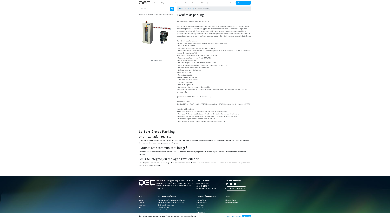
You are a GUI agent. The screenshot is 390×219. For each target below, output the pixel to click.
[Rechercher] (172, 9)
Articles (181, 9)
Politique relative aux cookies (233, 216)
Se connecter (227, 3)
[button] (207, 3)
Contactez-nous (243, 3)
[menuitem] (198, 3)
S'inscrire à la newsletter (236, 188)
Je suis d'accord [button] (246, 216)
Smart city (190, 9)
